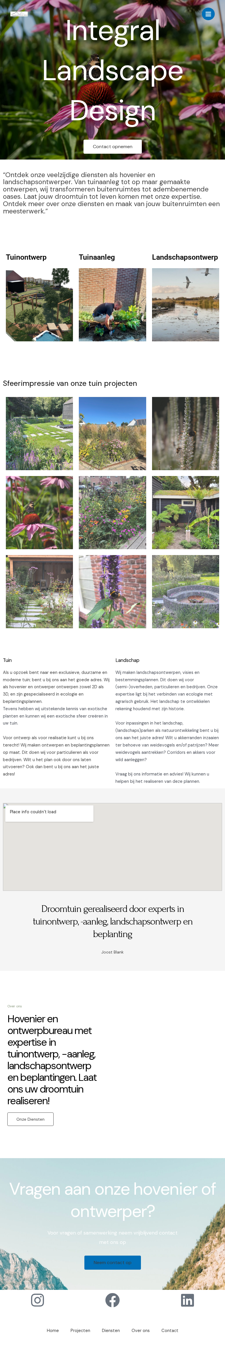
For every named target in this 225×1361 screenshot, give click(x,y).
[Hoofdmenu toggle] (208, 14)
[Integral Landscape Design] (19, 14)
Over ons (141, 1330)
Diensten (111, 1330)
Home (53, 1330)
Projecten (80, 1330)
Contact (169, 1330)
